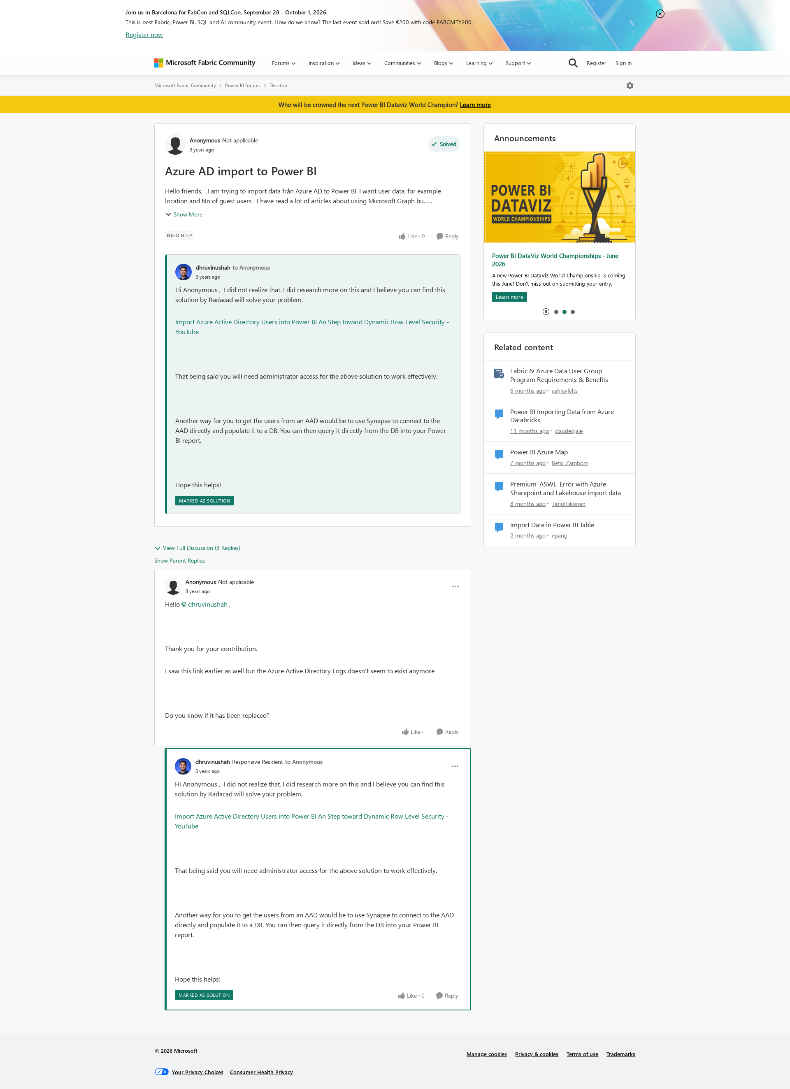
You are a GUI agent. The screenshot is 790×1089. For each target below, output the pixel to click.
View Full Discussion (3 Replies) (201, 547)
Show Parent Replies (179, 560)
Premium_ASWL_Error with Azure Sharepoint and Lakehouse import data (565, 488)
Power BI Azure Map (539, 452)
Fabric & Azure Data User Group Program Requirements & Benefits (559, 375)
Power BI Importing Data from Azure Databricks (562, 415)
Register (596, 62)
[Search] (573, 63)
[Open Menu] (630, 85)
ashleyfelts (565, 390)
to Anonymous (251, 267)
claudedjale (569, 431)
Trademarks (620, 1053)
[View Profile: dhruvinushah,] (183, 272)
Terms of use (582, 1053)
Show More (188, 214)
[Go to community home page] (205, 62)
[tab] (556, 311)
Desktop (278, 85)
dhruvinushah (213, 267)
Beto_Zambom (570, 463)
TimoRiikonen (569, 503)
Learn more (475, 104)
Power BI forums (242, 85)
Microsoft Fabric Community (185, 85)
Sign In (624, 62)
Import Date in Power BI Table (552, 525)
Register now (144, 34)
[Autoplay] (546, 311)
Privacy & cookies (536, 1053)
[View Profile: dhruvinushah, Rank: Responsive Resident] (183, 766)
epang (559, 535)
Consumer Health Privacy (261, 1071)
